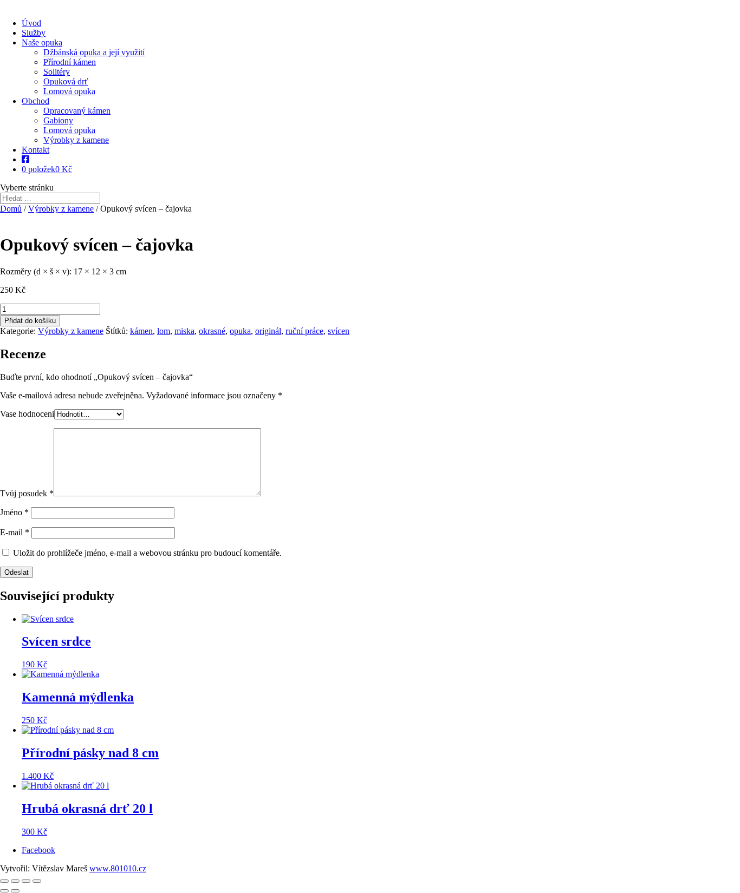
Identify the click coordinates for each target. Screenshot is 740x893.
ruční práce (304, 331)
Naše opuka (42, 42)
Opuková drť (65, 81)
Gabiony (58, 120)
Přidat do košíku (30, 321)
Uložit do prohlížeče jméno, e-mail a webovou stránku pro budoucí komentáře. (147, 552)
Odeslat (16, 572)
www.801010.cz (117, 868)
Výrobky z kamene (76, 140)
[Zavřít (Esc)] (37, 881)
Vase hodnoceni (27, 413)
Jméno (14, 512)
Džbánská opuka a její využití (94, 52)
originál (268, 331)
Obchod (35, 101)
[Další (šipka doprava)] (15, 890)
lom (163, 331)
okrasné (212, 331)
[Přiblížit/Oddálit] (4, 881)
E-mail (14, 532)
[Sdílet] (26, 881)
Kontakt (35, 149)
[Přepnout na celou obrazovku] (15, 881)
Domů (11, 208)
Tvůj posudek (27, 493)
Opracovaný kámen (77, 110)
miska (184, 331)
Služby (34, 32)
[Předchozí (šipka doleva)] (4, 890)
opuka (240, 331)
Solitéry (56, 71)
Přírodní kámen (69, 62)
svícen (338, 331)
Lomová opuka (69, 91)
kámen (141, 331)
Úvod (31, 23)
